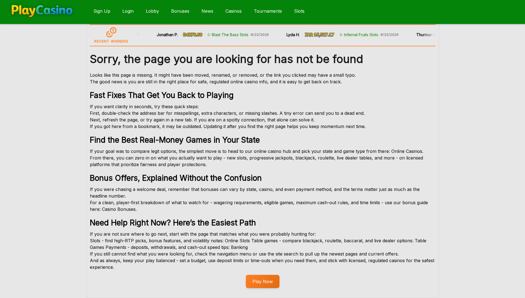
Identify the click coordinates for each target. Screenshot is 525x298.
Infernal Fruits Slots (358, 34)
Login (128, 11)
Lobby (152, 11)
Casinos (233, 11)
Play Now (262, 281)
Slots (299, 11)
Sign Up (101, 11)
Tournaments (268, 11)
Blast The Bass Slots (226, 34)
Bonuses (180, 11)
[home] (45, 20)
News (207, 11)
